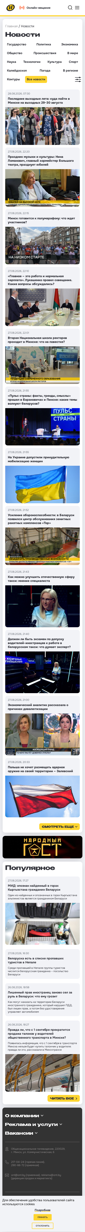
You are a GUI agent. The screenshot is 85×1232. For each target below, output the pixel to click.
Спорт (73, 62)
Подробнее (42, 1210)
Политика (43, 44)
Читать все (62, 1098)
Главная (11, 26)
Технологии (32, 62)
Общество (14, 53)
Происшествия (45, 53)
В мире (72, 53)
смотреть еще (58, 827)
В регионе (70, 70)
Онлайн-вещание (38, 8)
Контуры (13, 79)
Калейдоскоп (17, 70)
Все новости (36, 79)
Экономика (69, 44)
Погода (45, 70)
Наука (11, 62)
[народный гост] (42, 847)
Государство (16, 44)
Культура (55, 62)
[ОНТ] (10, 7)
